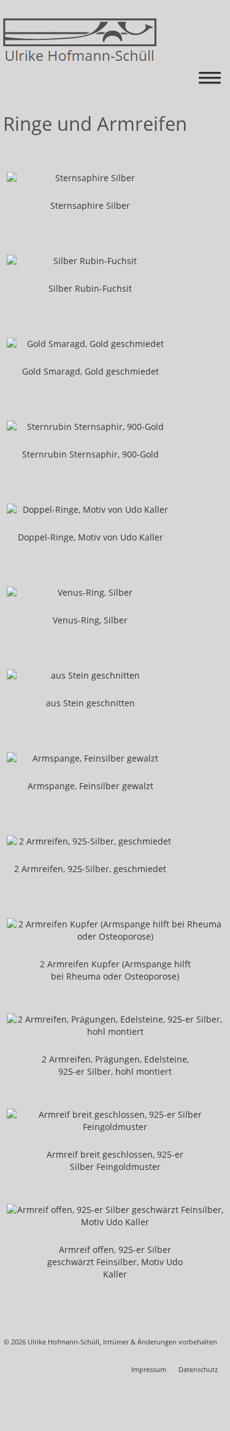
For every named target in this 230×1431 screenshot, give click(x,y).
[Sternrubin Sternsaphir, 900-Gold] (90, 427)
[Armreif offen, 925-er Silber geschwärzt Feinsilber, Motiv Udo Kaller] (115, 1216)
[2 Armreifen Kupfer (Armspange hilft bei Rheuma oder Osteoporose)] (115, 930)
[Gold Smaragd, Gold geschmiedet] (90, 344)
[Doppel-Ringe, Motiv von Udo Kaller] (90, 510)
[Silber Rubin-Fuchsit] (90, 261)
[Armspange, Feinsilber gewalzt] (90, 758)
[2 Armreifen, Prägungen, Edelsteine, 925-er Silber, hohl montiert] (115, 1025)
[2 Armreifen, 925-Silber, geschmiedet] (90, 841)
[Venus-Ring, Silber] (90, 593)
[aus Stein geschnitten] (90, 675)
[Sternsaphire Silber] (90, 178)
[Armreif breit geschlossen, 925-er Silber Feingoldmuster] (115, 1121)
